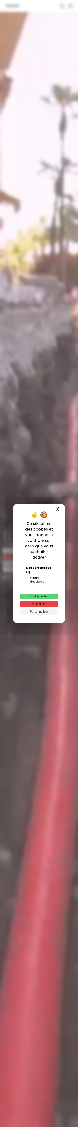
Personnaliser (39, 611)
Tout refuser (38, 604)
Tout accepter (39, 596)
